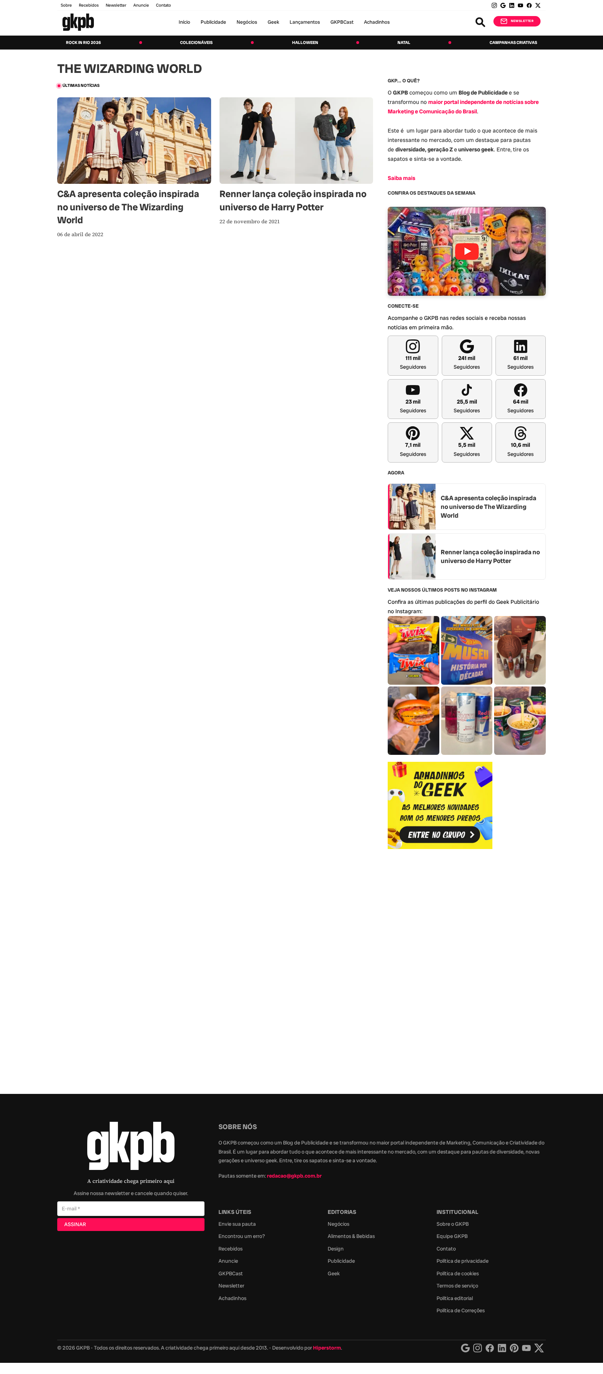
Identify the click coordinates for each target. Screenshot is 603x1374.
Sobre (66, 5)
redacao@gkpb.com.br (294, 1175)
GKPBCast (341, 22)
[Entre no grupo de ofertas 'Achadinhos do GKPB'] (440, 805)
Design (336, 1248)
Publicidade (213, 22)
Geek (273, 22)
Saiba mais (401, 178)
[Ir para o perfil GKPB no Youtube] (520, 5)
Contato (446, 1248)
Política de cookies (458, 1273)
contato (163, 5)
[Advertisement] (440, 967)
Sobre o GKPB (453, 1224)
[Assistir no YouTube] (467, 251)
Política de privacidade (463, 1260)
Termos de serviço (457, 1285)
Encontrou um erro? (241, 1236)
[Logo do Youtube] (526, 1348)
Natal (403, 42)
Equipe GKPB (452, 1236)
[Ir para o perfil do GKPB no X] (538, 5)
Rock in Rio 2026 (83, 42)
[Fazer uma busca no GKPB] (480, 22)
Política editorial (455, 1298)
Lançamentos (305, 22)
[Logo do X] (539, 1348)
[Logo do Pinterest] (514, 1348)
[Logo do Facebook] (490, 1348)
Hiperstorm (327, 1347)
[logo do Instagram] (465, 1348)
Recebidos (89, 5)
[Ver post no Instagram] (413, 650)
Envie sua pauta (237, 1224)
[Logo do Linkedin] (502, 1348)
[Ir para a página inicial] (78, 22)
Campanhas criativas (513, 42)
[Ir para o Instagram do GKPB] (494, 5)
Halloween (305, 42)
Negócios (247, 22)
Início (184, 22)
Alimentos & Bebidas (351, 1236)
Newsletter (116, 5)
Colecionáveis (196, 42)
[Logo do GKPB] (130, 1147)
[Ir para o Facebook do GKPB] (529, 5)
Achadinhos (377, 22)
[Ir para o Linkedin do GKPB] (511, 5)
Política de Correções (461, 1310)
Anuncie (141, 5)
